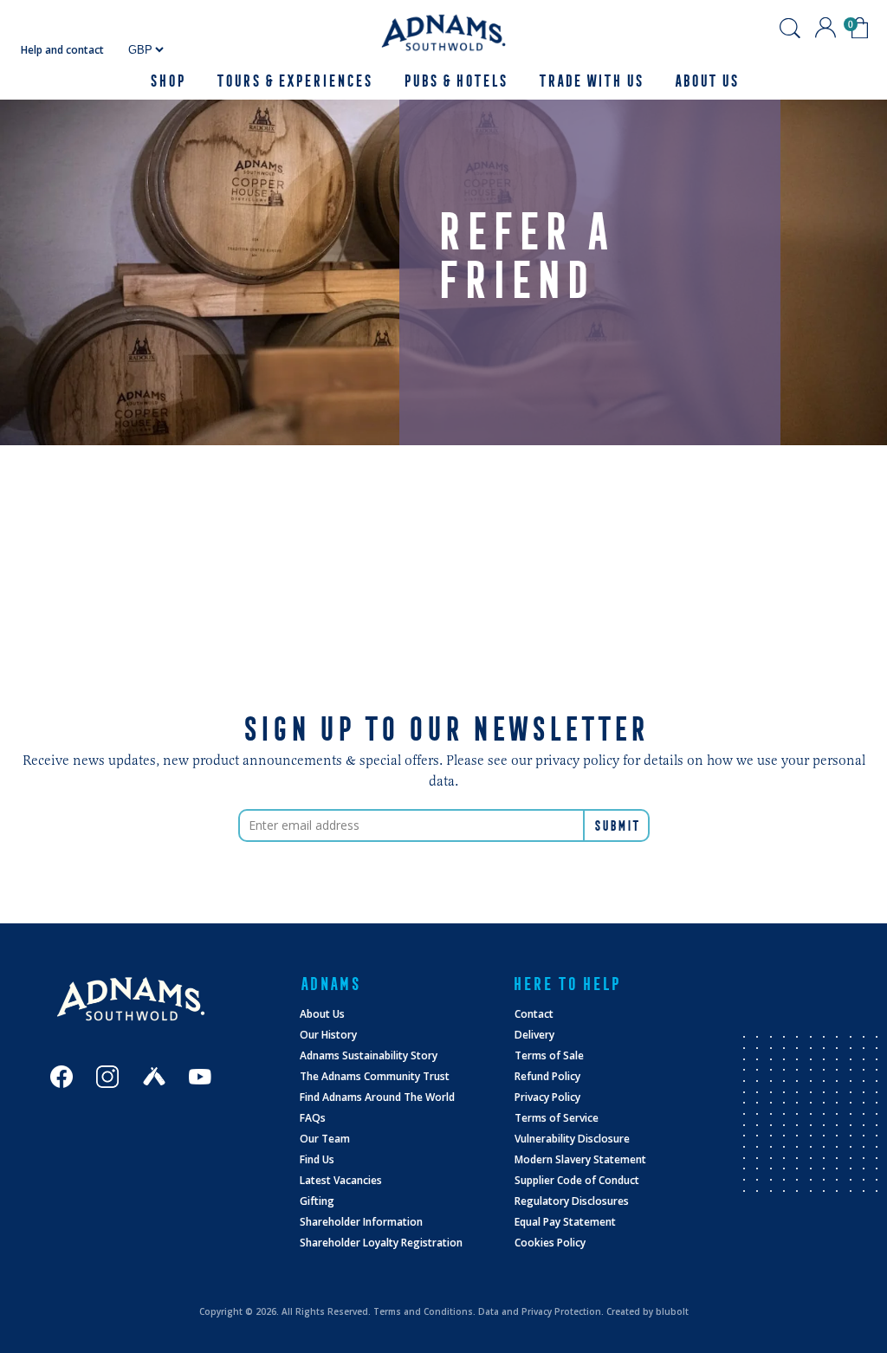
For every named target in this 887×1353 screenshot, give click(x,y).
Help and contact (62, 49)
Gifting (317, 1201)
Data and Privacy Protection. (541, 1311)
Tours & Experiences (294, 81)
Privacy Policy (547, 1097)
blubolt (672, 1311)
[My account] (825, 27)
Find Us (317, 1159)
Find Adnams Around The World (377, 1097)
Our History (328, 1034)
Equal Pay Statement (565, 1221)
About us (706, 81)
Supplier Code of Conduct (577, 1180)
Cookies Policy (550, 1242)
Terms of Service (557, 1117)
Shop (167, 81)
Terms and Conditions (423, 1311)
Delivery (534, 1034)
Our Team (325, 1138)
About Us (322, 1014)
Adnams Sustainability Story (368, 1055)
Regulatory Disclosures (572, 1201)
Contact (534, 1014)
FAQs (313, 1117)
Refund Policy (547, 1076)
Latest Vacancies (341, 1180)
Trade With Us (590, 81)
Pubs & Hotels (455, 81)
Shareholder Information (361, 1221)
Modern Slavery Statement (580, 1159)
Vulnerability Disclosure (572, 1138)
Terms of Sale (549, 1055)
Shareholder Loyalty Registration (381, 1242)
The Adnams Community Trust (375, 1076)
